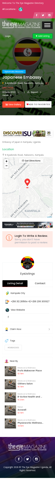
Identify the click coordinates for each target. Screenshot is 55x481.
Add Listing (44, 36)
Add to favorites (39, 104)
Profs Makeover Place (30, 370)
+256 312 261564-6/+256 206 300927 (30, 301)
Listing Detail (15, 283)
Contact (40, 283)
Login (8, 36)
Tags (12, 340)
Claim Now (15, 328)
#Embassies (13, 347)
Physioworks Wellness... (30, 422)
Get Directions (32, 160)
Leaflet (49, 217)
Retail (20, 407)
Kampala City (18, 293)
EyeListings (27, 274)
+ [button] (6, 161)
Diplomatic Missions (14, 71)
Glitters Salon (25, 383)
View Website (18, 309)
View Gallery (14, 104)
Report (34, 92)
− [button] (6, 166)
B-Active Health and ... (30, 396)
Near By (14, 361)
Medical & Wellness (27, 367)
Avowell (22, 409)
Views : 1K (7, 95)
